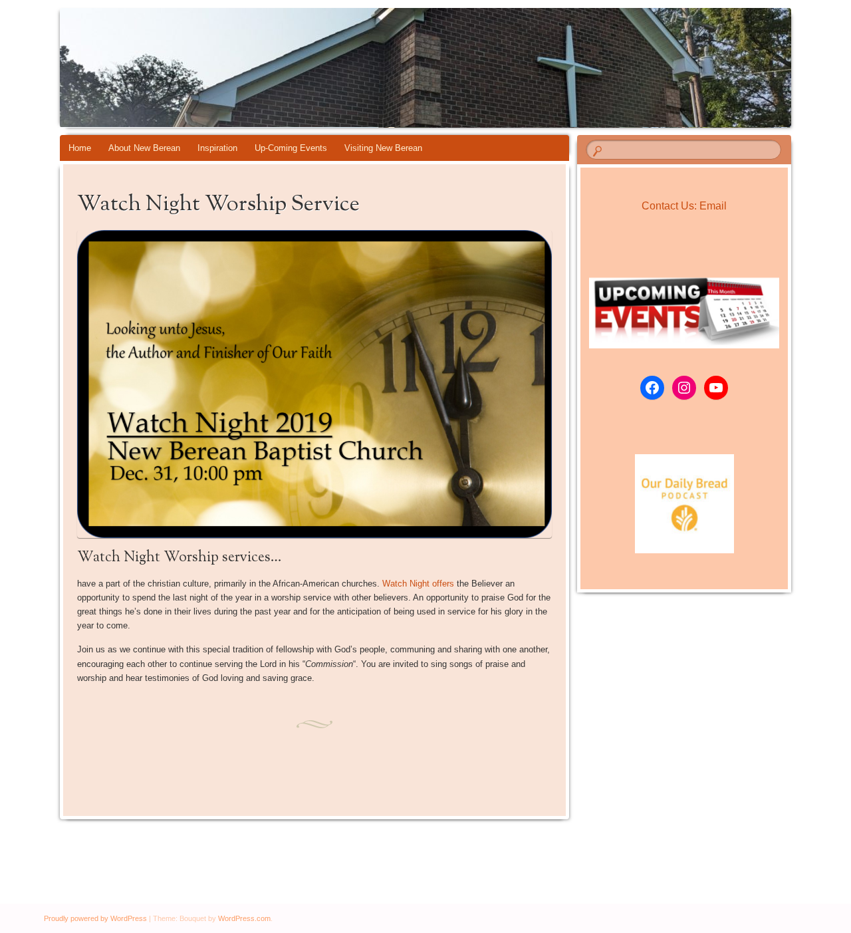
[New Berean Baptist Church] (400, 68)
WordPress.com (244, 918)
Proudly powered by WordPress (95, 918)
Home (79, 148)
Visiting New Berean (383, 148)
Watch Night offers (418, 584)
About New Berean (144, 148)
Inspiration (217, 148)
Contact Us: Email (684, 205)
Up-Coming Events (291, 148)
